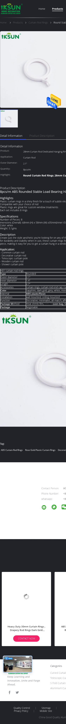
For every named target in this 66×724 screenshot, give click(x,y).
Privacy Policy (21, 711)
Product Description (41, 136)
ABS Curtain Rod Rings (12, 450)
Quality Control (22, 708)
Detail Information (11, 136)
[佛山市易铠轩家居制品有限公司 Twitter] (17, 692)
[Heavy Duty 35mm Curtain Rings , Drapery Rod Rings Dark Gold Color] (26, 596)
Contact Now (26, 638)
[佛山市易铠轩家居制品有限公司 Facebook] (9, 692)
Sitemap (46, 708)
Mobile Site (46, 711)
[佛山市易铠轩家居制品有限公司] (46, 508)
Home (42, 8)
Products (57, 8)
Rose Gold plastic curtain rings (40, 450)
